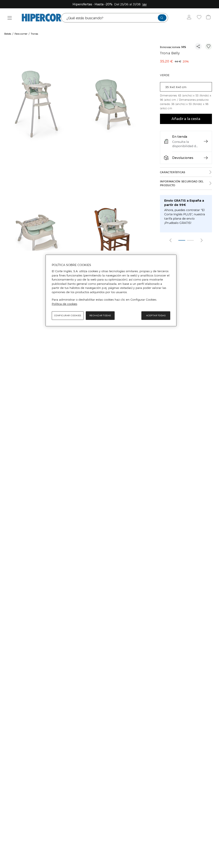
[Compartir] (198, 46)
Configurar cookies (67, 315)
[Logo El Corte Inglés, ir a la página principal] (41, 17)
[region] (111, 290)
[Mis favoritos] (199, 17)
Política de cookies (64, 304)
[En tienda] (205, 141)
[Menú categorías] (9, 18)
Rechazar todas (100, 315)
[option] (38, 105)
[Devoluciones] (205, 157)
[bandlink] (144, 4)
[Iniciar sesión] (190, 18)
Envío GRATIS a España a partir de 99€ (184, 203)
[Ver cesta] (209, 17)
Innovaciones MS (173, 47)
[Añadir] (208, 46)
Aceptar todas (156, 315)
